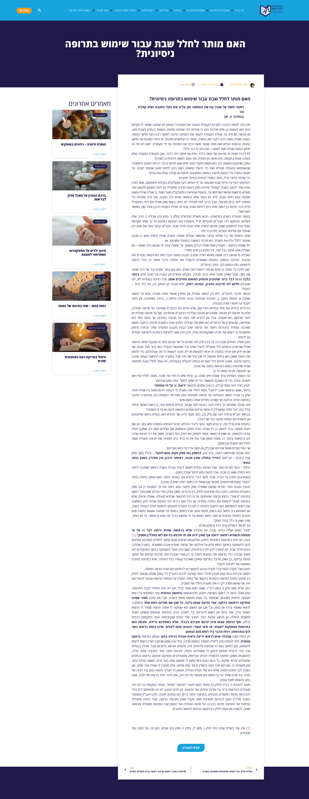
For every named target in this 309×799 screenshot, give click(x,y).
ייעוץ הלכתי (148, 10)
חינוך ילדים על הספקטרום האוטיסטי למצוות (87, 252)
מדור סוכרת (102, 10)
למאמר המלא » (99, 154)
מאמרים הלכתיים (196, 10)
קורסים (177, 10)
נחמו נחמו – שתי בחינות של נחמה (82, 306)
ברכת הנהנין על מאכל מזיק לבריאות (87, 197)
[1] (134, 535)
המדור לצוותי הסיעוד (125, 10)
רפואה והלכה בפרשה (80, 10)
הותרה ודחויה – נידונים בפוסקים (83, 144)
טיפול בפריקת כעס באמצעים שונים (85, 359)
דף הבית (239, 10)
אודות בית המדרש (220, 10)
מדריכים (164, 10)
